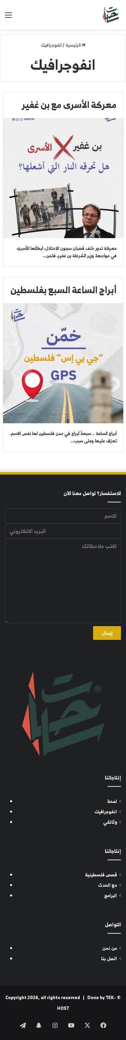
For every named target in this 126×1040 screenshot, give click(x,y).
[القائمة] (8, 17)
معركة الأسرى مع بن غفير (69, 105)
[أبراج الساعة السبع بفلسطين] (63, 363)
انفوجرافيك (105, 811)
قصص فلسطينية (101, 874)
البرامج (110, 895)
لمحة (112, 801)
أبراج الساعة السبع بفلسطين (63, 290)
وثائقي (110, 822)
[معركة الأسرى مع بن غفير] (63, 178)
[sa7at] (111, 15)
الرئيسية (74, 45)
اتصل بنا (109, 958)
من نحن (109, 948)
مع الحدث (107, 885)
